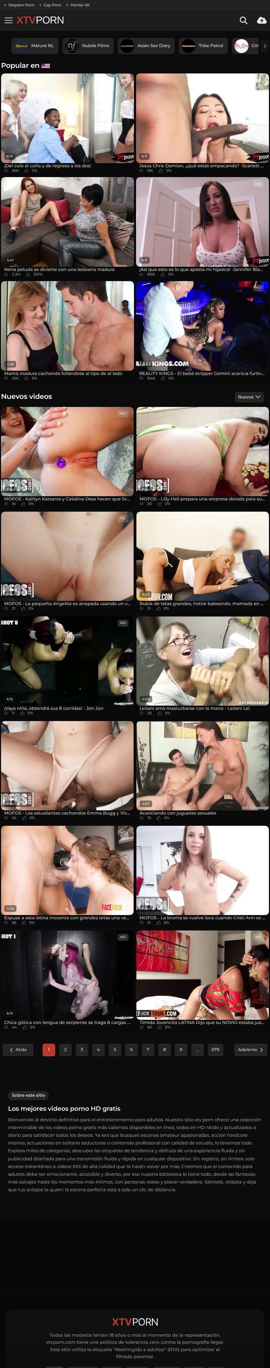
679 (215, 1049)
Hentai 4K (80, 4)
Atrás (20, 1049)
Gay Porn (52, 4)
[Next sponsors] (265, 46)
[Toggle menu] (8, 20)
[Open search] (243, 20)
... (197, 1049)
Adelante (247, 1049)
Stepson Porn (21, 4)
